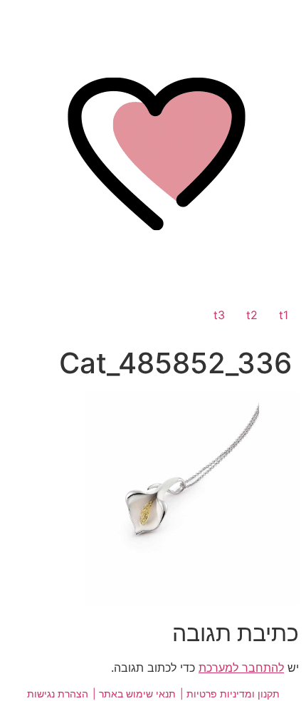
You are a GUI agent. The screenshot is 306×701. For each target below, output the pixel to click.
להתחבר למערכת (241, 667)
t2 (252, 315)
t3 (219, 315)
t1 (283, 315)
